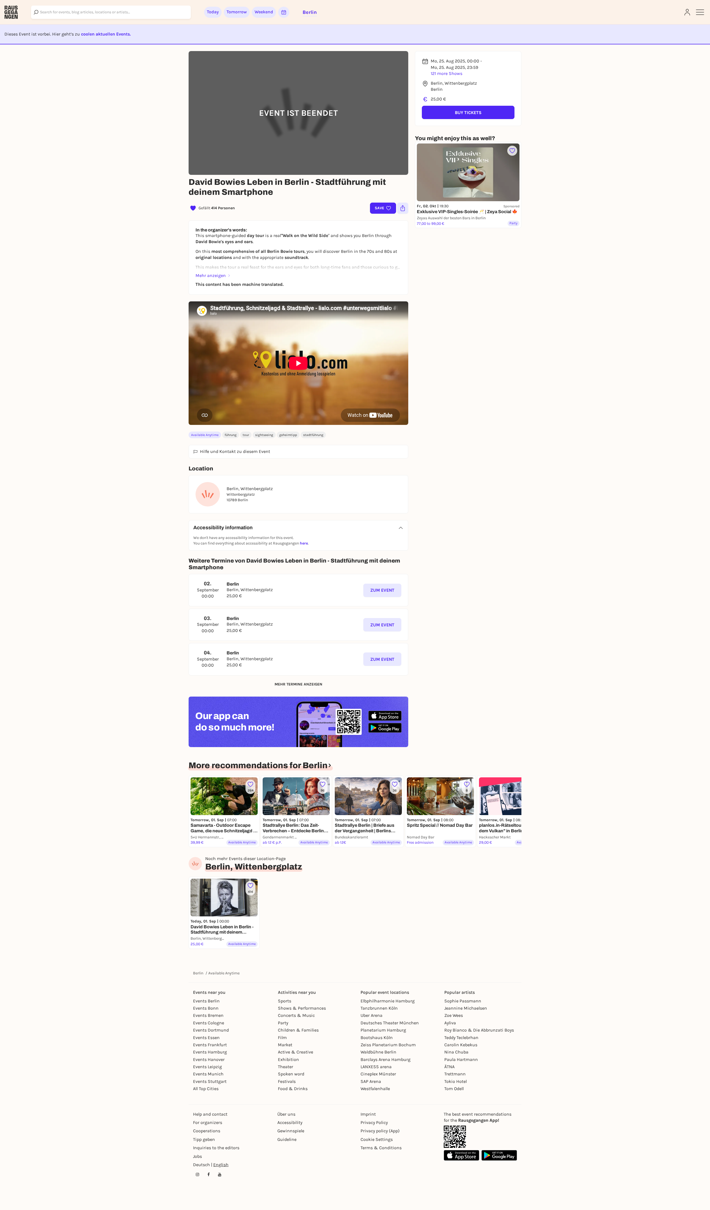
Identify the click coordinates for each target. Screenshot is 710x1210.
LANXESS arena (376, 1066)
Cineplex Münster (378, 1074)
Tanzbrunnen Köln (379, 1008)
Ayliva (450, 1022)
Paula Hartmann (461, 1059)
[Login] (687, 12)
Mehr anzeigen (211, 275)
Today (213, 11)
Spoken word (291, 1074)
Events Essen (206, 1037)
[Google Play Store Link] (499, 1155)
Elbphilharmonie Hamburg (388, 1001)
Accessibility (289, 1122)
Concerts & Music (296, 1015)
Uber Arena (371, 1015)
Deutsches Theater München (390, 1022)
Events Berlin (206, 1001)
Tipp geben (204, 1139)
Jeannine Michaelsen (465, 1008)
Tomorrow (237, 11)
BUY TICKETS (468, 112)
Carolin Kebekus (460, 1044)
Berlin (198, 973)
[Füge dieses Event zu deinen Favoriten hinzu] (512, 151)
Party (283, 1022)
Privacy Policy (374, 1122)
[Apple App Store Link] (461, 1155)
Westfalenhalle (375, 1088)
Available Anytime (205, 435)
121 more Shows (446, 73)
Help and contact (210, 1114)
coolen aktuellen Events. (106, 34)
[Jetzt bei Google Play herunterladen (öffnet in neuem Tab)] (385, 728)
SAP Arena (371, 1081)
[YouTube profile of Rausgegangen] (219, 1174)
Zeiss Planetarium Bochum (388, 1044)
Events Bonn (206, 1008)
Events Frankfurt (210, 1044)
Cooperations (206, 1130)
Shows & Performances (302, 1008)
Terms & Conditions (381, 1147)
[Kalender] (283, 12)
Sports (284, 1001)
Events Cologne (208, 1022)
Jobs (197, 1156)
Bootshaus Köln (377, 1037)
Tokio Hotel (455, 1081)
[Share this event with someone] (402, 208)
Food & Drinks (293, 1088)
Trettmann (455, 1074)
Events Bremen (208, 1015)
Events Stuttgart (210, 1081)
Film (282, 1037)
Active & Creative (295, 1052)
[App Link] (455, 1137)
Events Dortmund (211, 1030)
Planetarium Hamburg (383, 1030)
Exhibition (288, 1059)
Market (285, 1044)
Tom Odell (454, 1088)
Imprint (368, 1114)
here (304, 543)
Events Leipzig (207, 1066)
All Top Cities (206, 1088)
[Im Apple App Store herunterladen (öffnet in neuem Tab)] (385, 716)
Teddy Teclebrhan (461, 1037)
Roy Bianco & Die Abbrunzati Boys (479, 1030)
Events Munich (208, 1074)
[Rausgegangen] (11, 12)
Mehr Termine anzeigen (298, 684)
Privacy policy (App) (380, 1130)
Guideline (286, 1139)
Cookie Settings (377, 1139)
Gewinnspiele (290, 1130)
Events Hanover (209, 1059)
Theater (285, 1066)
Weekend (264, 11)
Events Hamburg (210, 1052)
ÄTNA (449, 1066)
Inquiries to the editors (216, 1147)
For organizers (207, 1122)
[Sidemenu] (700, 12)
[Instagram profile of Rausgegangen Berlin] (197, 1174)
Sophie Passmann (462, 1001)
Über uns (286, 1114)
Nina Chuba (456, 1052)
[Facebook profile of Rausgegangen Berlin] (208, 1174)
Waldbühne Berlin (378, 1052)
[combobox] (111, 12)
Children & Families (298, 1030)
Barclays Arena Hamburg (385, 1059)
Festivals (287, 1081)
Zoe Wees (453, 1015)
